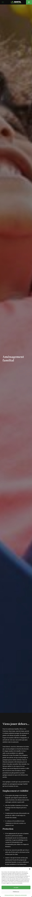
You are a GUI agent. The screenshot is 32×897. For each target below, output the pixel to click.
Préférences (16, 891)
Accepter (16, 887)
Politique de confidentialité (21, 895)
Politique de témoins (9, 895)
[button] (29, 869)
